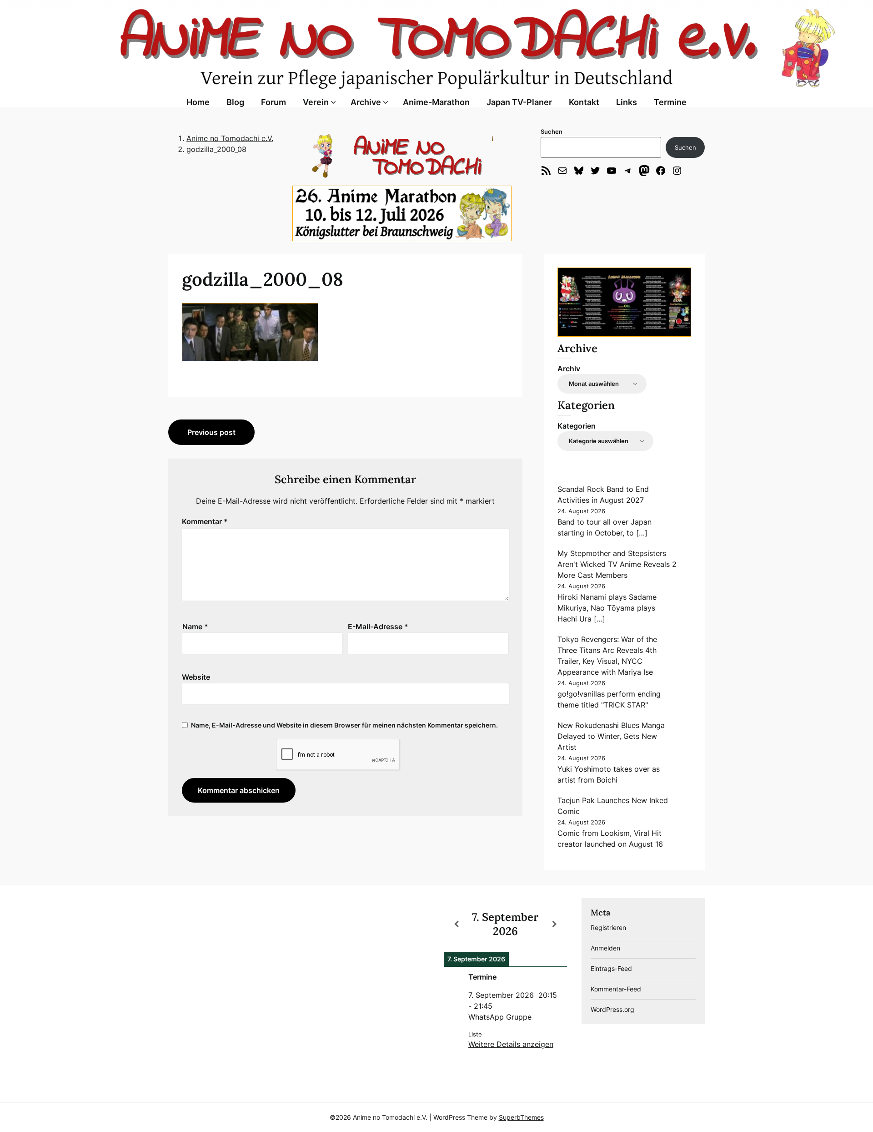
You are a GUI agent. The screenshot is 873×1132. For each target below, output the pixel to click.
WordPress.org (612, 1009)
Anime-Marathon (436, 102)
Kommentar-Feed (616, 989)
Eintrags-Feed (611, 968)
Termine (670, 102)
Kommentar (205, 521)
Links (626, 102)
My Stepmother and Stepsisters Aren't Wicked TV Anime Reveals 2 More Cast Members (617, 564)
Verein (316, 102)
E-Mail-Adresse (378, 626)
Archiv (568, 368)
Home (198, 102)
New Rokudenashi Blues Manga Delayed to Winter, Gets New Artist (611, 736)
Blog (235, 102)
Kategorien (576, 425)
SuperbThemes (521, 1117)
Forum (273, 102)
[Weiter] (554, 924)
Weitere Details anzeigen (510, 1044)
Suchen (551, 131)
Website (196, 677)
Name (195, 626)
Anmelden (605, 948)
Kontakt (584, 102)
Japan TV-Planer (519, 102)
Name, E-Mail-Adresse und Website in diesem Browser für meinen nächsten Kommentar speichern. (344, 725)
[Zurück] (456, 924)
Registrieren (608, 927)
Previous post (211, 432)
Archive (366, 102)
